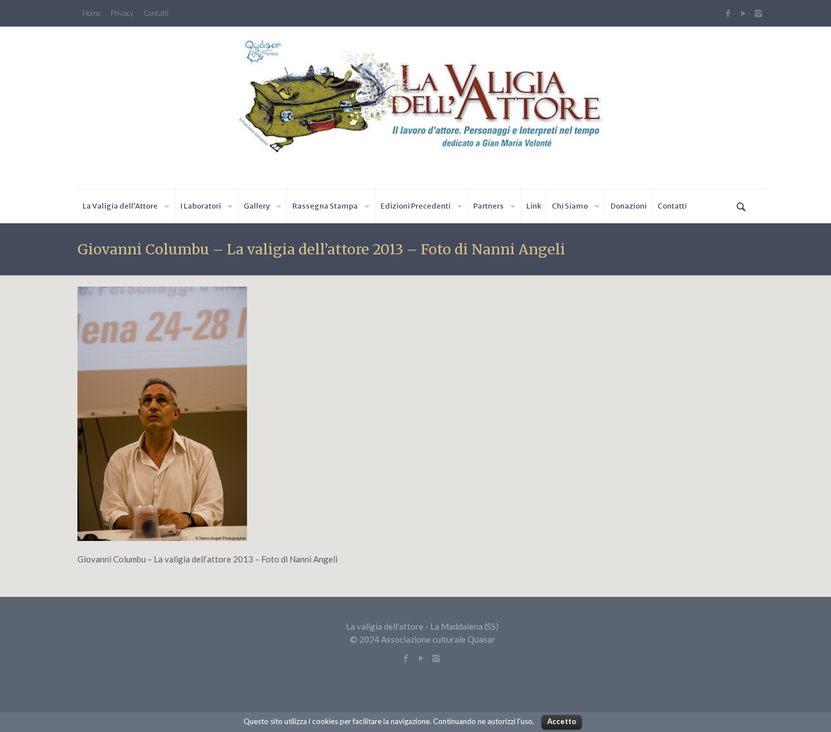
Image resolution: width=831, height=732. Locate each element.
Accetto (561, 721)
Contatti (156, 13)
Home (92, 13)
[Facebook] (728, 13)
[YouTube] (743, 13)
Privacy (122, 13)
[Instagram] (759, 13)
